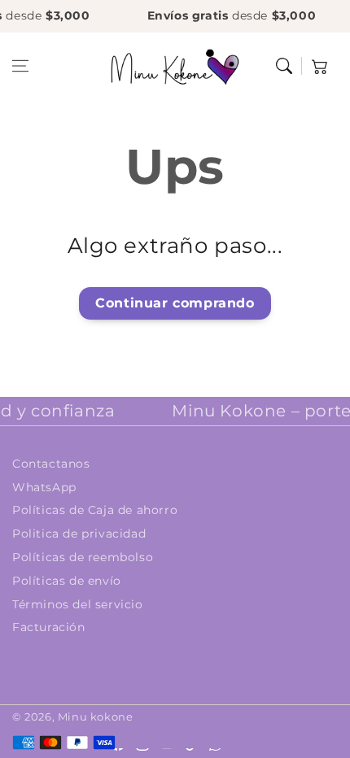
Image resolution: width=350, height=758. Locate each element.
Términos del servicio (77, 604)
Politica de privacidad (79, 533)
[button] (20, 66)
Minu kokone (95, 716)
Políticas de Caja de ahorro (94, 510)
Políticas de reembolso (82, 557)
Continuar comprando (174, 303)
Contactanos (51, 463)
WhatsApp (44, 487)
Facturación (48, 627)
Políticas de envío (66, 580)
